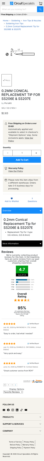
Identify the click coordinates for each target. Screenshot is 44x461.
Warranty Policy (28, 445)
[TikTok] (22, 410)
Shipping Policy (16, 448)
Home (5, 20)
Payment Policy (29, 448)
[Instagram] (13, 410)
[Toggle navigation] (3, 3)
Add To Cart (22, 160)
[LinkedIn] (18, 410)
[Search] (40, 9)
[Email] (5, 410)
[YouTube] (27, 410)
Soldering (15, 20)
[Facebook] (9, 410)
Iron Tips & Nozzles (32, 20)
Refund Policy (15, 445)
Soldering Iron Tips (14, 23)
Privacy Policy (29, 442)
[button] (3, 3)
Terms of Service (15, 442)
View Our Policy (15, 171)
